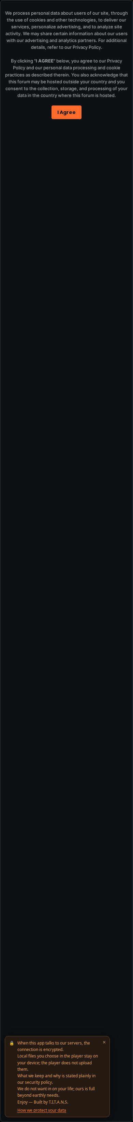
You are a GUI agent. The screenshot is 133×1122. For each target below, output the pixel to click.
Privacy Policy (87, 47)
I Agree (66, 112)
